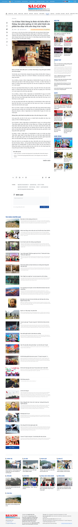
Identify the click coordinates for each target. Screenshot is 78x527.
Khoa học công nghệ (47, 476)
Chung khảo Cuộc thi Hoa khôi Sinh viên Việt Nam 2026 (58, 55)
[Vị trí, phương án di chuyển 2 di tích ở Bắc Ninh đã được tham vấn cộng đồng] (12, 291)
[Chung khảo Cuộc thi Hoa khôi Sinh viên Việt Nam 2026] (58, 50)
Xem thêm (11, 447)
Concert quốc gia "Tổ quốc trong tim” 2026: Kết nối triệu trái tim (34, 322)
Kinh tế (26, 13)
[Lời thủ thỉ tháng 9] (12, 394)
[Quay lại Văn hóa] (7, 45)
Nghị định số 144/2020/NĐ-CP (23, 184)
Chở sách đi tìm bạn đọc (68, 117)
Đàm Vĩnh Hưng (32, 186)
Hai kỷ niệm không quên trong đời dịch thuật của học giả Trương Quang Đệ (63, 89)
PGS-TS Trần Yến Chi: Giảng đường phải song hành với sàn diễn (63, 64)
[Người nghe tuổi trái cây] (68, 166)
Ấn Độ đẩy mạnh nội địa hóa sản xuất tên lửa (13, 488)
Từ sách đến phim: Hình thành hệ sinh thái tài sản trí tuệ (67, 44)
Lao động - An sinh (60, 13)
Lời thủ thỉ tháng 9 (24, 390)
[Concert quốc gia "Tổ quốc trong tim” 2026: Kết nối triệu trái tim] (12, 326)
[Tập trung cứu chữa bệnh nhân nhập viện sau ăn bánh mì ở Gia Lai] (64, 481)
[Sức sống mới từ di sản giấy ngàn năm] (12, 429)
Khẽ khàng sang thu (24, 379)
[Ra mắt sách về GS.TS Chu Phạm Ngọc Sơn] (58, 125)
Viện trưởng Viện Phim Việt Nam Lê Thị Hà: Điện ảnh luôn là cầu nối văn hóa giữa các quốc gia (62, 84)
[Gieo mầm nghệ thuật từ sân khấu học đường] (12, 337)
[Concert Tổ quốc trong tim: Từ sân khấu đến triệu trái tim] (12, 440)
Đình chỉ (37, 186)
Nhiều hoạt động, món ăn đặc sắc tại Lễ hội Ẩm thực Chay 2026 (34, 230)
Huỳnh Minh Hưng (33, 184)
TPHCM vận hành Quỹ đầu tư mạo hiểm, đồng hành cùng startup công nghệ (47, 489)
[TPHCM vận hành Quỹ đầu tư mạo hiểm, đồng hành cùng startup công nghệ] (47, 481)
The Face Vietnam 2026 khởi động (67, 54)
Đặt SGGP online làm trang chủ (67, 523)
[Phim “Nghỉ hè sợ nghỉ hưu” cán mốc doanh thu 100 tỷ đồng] (12, 280)
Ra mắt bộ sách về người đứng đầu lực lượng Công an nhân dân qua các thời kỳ (58, 118)
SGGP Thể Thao (32, 1)
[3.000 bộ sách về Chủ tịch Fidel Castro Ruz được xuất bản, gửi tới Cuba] (68, 125)
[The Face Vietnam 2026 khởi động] (68, 50)
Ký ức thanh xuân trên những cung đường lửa (30, 242)
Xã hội (15, 13)
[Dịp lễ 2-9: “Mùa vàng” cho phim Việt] (12, 314)
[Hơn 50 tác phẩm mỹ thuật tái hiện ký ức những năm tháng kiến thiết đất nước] (12, 268)
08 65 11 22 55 (9, 521)
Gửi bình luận (45, 206)
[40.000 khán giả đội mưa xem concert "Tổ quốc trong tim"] (12, 360)
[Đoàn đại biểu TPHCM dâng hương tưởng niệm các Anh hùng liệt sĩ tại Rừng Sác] (13, 464)
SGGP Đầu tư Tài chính (40, 1)
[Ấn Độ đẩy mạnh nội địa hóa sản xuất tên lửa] (13, 481)
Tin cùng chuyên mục (13, 217)
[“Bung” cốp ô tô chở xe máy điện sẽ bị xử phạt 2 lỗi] (47, 464)
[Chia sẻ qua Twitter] (7, 29)
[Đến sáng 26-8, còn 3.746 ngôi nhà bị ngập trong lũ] (30, 464)
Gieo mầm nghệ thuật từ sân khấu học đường (30, 333)
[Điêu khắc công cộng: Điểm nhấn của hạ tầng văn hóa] (68, 155)
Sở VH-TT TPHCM (41, 184)
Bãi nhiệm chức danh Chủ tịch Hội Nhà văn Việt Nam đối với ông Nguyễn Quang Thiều (34, 300)
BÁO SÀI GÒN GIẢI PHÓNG (39, 7)
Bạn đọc (52, 13)
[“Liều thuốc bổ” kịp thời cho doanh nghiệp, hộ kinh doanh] (64, 464)
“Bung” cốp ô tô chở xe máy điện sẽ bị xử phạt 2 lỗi (47, 470)
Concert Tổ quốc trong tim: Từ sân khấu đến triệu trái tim (33, 436)
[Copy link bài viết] (7, 38)
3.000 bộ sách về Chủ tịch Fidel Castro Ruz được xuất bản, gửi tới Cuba (68, 130)
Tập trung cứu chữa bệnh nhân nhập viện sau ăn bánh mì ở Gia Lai (64, 489)
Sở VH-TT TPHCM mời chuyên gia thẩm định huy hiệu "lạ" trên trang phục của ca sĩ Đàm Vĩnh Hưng (30, 156)
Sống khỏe (41, 13)
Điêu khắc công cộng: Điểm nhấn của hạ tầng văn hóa (68, 160)
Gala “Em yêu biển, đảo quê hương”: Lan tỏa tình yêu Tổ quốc (34, 345)
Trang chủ (6, 14)
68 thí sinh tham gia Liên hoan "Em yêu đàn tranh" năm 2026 (34, 367)
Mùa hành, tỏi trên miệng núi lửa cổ (28, 219)
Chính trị (10, 13)
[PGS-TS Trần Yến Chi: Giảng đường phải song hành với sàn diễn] (63, 62)
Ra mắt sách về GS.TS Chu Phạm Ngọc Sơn (57, 130)
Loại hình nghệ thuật (44, 186)
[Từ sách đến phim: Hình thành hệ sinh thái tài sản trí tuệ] (68, 39)
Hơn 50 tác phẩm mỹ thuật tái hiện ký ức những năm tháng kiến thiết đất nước (34, 265)
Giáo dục (36, 13)
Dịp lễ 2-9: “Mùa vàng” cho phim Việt (28, 310)
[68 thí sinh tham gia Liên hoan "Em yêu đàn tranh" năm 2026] (12, 371)
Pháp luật (20, 13)
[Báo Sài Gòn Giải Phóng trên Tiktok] (67, 1)
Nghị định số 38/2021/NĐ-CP (23, 186)
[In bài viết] (7, 35)
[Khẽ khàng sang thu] (12, 383)
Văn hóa (47, 13)
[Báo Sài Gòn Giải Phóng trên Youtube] (65, 1)
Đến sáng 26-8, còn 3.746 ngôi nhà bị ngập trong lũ (29, 470)
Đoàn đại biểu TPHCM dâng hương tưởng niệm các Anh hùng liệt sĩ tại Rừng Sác (13, 471)
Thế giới (31, 13)
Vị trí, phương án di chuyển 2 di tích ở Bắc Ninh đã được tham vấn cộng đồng (35, 288)
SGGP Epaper (52, 1)
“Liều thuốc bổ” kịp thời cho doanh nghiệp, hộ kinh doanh (63, 470)
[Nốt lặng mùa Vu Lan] (12, 417)
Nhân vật (57, 60)
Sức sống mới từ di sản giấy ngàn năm (28, 425)
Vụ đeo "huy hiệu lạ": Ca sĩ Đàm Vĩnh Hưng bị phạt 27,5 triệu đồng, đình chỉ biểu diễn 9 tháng (30, 153)
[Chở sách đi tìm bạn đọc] (68, 113)
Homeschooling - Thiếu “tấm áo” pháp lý (30, 488)
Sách (56, 93)
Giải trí (56, 20)
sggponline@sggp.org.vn (11, 523)
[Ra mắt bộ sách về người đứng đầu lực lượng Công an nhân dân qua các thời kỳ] (58, 113)
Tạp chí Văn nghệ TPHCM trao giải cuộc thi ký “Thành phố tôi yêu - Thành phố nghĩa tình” (35, 254)
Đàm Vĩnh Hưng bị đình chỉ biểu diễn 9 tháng (26, 189)
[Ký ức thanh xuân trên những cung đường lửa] (12, 245)
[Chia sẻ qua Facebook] (7, 26)
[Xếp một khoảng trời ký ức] (58, 166)
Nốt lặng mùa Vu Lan (25, 413)
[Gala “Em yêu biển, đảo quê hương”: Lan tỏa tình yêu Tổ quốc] (12, 348)
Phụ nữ (67, 13)
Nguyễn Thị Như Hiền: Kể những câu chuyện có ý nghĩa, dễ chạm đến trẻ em (63, 80)
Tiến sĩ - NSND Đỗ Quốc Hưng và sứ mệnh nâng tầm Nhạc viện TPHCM (62, 76)
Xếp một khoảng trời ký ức (58, 170)
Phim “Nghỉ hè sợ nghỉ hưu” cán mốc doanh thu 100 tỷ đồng (33, 276)
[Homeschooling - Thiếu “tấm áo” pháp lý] (30, 481)
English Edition (25, 1)
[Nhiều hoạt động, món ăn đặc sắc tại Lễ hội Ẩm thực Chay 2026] (12, 234)
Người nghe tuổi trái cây (68, 170)
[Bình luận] (7, 42)
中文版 (47, 1)
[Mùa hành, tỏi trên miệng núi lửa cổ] (12, 223)
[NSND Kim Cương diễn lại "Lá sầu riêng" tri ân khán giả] (58, 39)
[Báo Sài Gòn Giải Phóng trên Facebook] (63, 1)
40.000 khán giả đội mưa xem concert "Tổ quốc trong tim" (33, 356)
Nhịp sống (57, 136)
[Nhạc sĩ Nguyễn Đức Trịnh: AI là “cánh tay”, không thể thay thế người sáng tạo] (12, 406)
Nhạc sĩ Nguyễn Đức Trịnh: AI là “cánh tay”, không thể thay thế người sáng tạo (34, 403)
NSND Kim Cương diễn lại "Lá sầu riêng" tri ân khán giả (58, 44)
